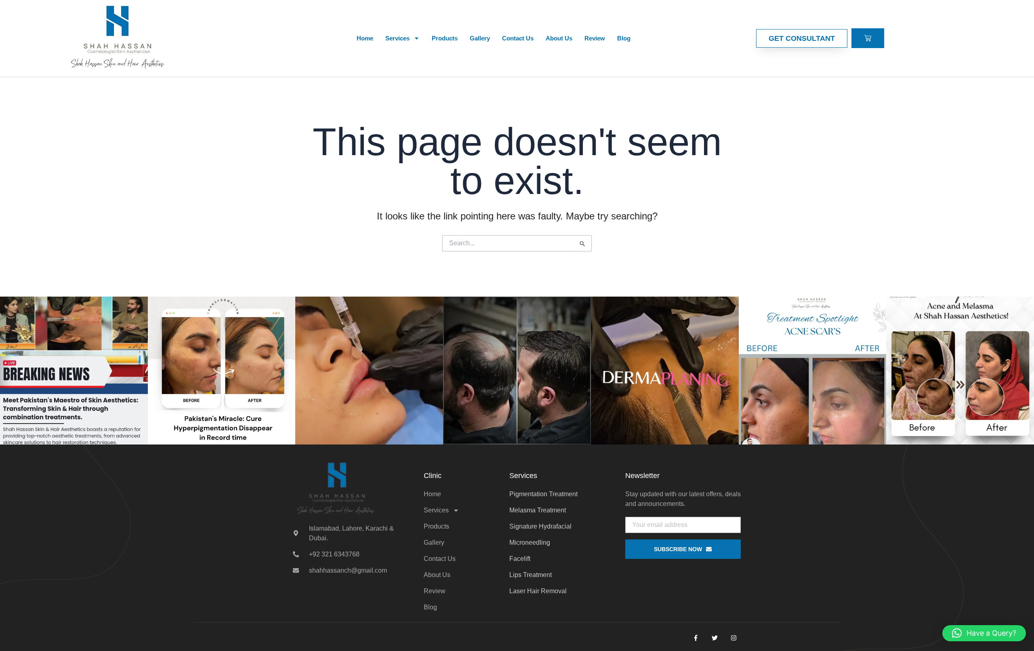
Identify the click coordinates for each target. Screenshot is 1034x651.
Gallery (480, 38)
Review (594, 38)
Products (445, 38)
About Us (559, 38)
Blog (623, 38)
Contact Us (518, 38)
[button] (984, 633)
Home (365, 38)
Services (397, 38)
